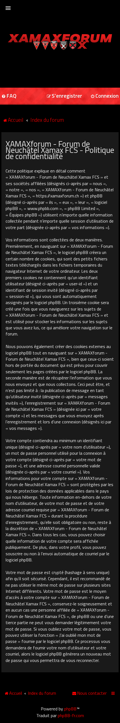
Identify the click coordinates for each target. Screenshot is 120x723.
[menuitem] (64, 96)
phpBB (70, 708)
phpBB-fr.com (71, 715)
